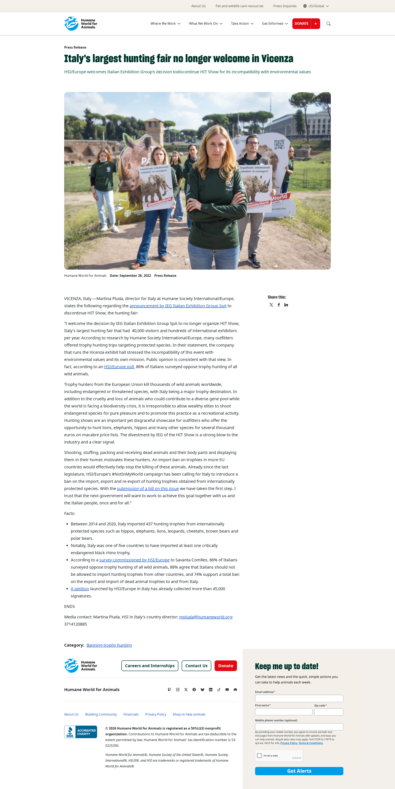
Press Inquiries (285, 6)
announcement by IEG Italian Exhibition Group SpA (178, 306)
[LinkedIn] (210, 688)
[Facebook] (194, 688)
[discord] (235, 688)
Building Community (101, 714)
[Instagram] (177, 688)
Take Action (240, 23)
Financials (131, 714)
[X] (271, 305)
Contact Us (196, 666)
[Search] (325, 24)
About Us (198, 6)
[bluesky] (202, 688)
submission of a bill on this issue (148, 488)
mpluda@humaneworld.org (205, 617)
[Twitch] (169, 688)
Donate (301, 23)
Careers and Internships (150, 666)
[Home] (80, 666)
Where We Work (163, 23)
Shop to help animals (189, 714)
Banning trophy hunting (109, 645)
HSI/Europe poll (119, 367)
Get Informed (272, 23)
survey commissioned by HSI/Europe (134, 560)
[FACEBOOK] (279, 305)
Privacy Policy (155, 714)
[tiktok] (219, 688)
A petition (80, 589)
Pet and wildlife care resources (240, 6)
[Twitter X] (186, 688)
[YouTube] (227, 688)
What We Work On (203, 23)
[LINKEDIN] (286, 305)
